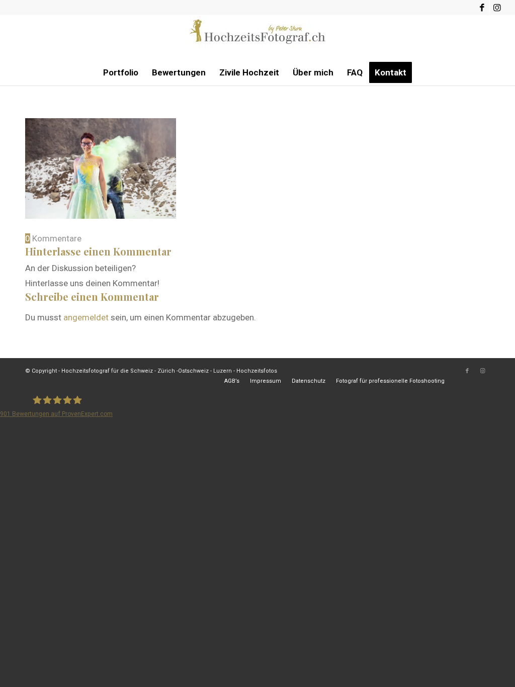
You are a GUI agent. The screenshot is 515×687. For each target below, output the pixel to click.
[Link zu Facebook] (482, 7)
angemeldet (86, 317)
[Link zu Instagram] (497, 7)
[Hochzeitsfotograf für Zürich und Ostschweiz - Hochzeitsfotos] (257, 38)
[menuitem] (121, 72)
